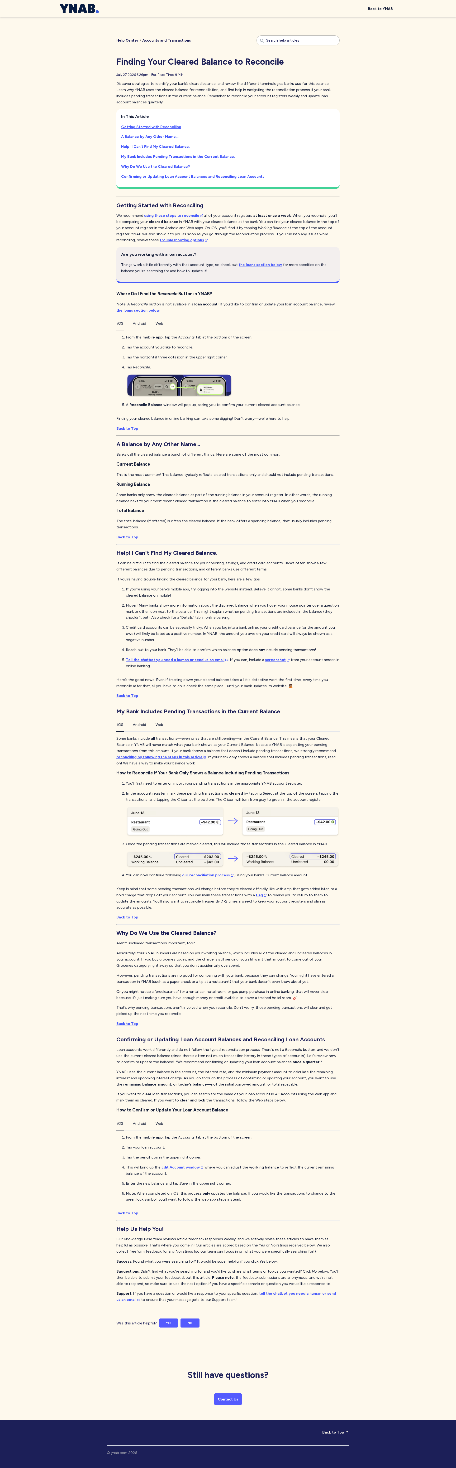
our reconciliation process (206, 875)
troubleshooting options (182, 240)
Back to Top (127, 428)
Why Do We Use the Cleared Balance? (155, 166)
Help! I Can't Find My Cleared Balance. (155, 146)
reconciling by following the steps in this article (159, 757)
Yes (168, 1323)
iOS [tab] (120, 323)
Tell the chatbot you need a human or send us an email (175, 659)
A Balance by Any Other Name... (150, 136)
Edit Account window (181, 1167)
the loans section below (260, 264)
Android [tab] (139, 323)
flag (259, 895)
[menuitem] (380, 8)
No (190, 1323)
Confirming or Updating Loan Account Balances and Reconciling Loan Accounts (192, 176)
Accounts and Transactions (166, 40)
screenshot (275, 659)
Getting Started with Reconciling (151, 127)
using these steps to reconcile (171, 215)
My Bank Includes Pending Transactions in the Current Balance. (178, 156)
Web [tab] (159, 323)
